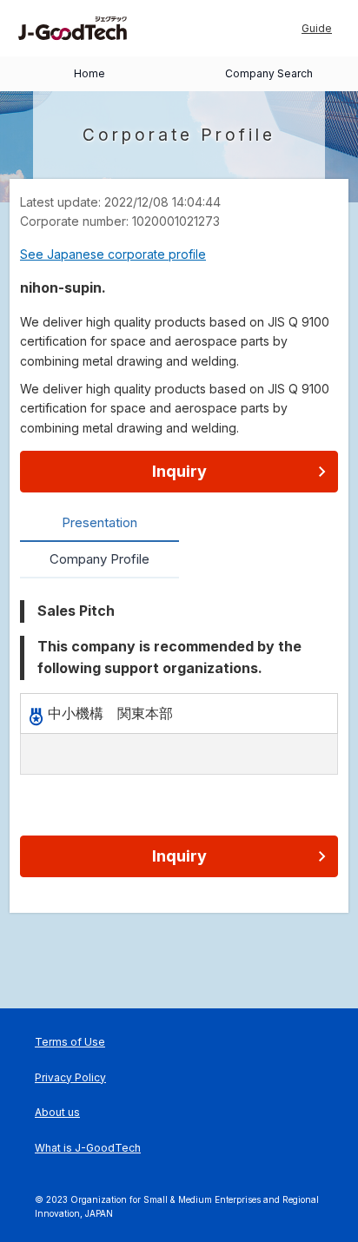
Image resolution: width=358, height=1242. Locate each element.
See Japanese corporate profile (113, 254)
